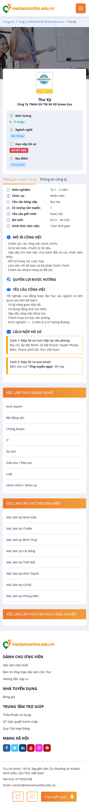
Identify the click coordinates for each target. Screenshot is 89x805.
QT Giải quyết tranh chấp (20, 722)
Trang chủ (8, 22)
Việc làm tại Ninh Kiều (21, 517)
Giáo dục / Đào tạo (19, 463)
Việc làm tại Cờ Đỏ (18, 585)
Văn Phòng (17, 136)
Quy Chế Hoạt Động (16, 728)
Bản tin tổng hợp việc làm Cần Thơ (27, 672)
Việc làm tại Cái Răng (20, 551)
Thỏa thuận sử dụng (17, 715)
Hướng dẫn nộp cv (15, 679)
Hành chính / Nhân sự (21, 485)
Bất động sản (15, 418)
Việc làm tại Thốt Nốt (20, 562)
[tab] (19, 179)
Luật (9, 474)
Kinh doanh (14, 406)
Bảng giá (9, 697)
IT (7, 440)
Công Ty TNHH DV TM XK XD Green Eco (41, 22)
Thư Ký (44, 101)
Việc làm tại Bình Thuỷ (21, 540)
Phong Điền (18, 164)
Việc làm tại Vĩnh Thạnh (22, 573)
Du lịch (11, 451)
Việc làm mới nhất (15, 665)
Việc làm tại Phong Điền (22, 596)
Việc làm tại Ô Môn (19, 528)
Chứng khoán (15, 429)
